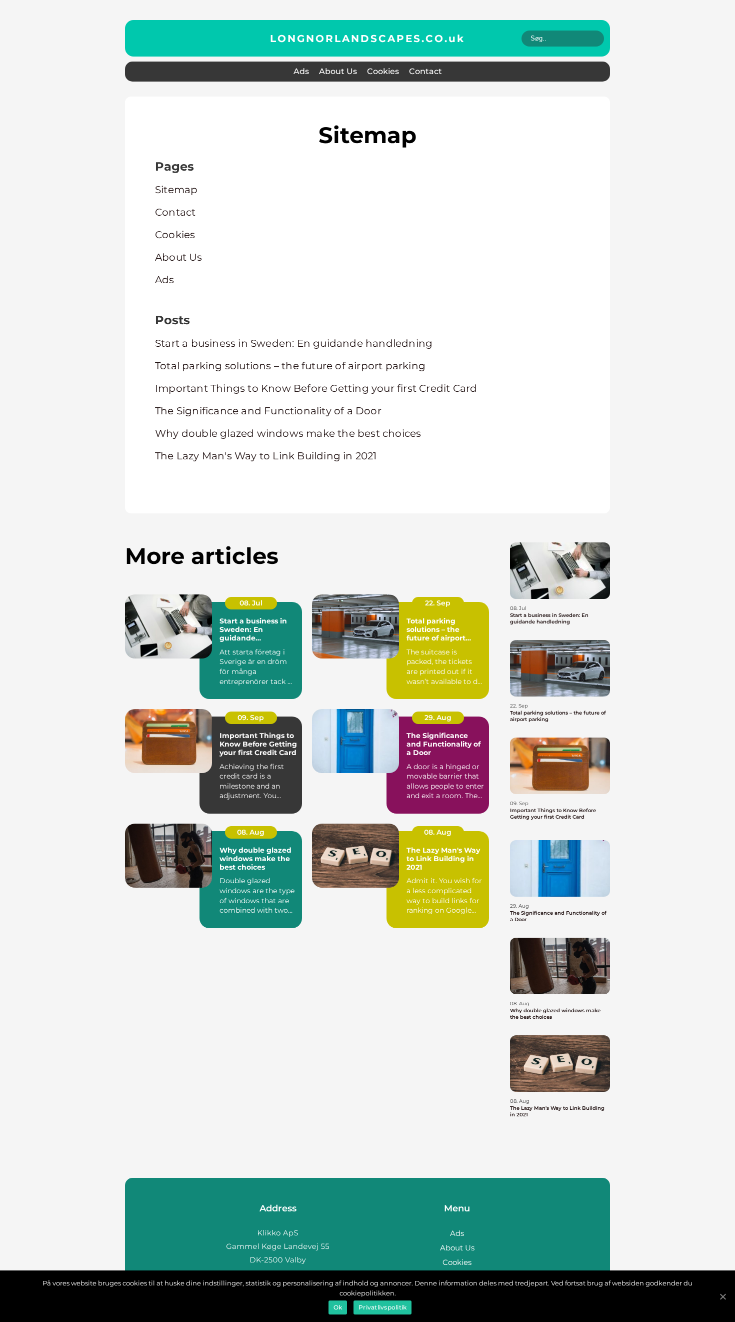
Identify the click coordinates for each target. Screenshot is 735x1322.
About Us (338, 71)
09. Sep (251, 717)
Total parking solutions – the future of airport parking (290, 366)
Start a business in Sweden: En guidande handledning (293, 343)
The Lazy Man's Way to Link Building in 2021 (266, 456)
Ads (301, 71)
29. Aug (438, 717)
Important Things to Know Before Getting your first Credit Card (316, 388)
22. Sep (437, 602)
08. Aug (250, 832)
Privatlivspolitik (382, 1307)
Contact (425, 71)
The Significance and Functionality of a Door (268, 411)
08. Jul (251, 602)
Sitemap (176, 190)
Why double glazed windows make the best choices (288, 433)
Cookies (383, 71)
